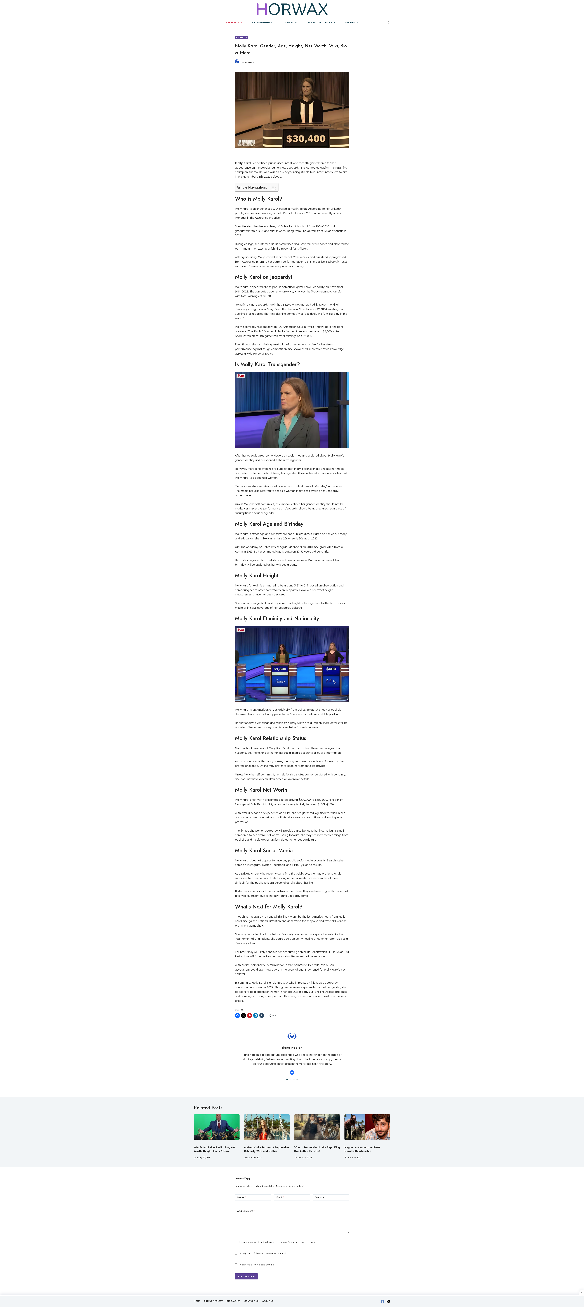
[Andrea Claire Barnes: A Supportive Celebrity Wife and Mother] (267, 1128)
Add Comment (246, 1210)
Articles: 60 (292, 1080)
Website (319, 1197)
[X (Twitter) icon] (292, 1072)
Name (241, 1197)
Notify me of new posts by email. (257, 1264)
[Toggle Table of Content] (271, 187)
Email (280, 1197)
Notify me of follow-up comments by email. (263, 1253)
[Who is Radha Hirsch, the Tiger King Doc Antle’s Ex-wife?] (317, 1128)
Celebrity (232, 22)
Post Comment (246, 1276)
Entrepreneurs (262, 22)
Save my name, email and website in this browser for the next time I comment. (277, 1242)
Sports (350, 22)
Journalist (289, 22)
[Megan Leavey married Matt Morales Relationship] (367, 1128)
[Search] (389, 22)
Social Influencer (320, 22)
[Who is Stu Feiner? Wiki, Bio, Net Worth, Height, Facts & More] (217, 1128)
